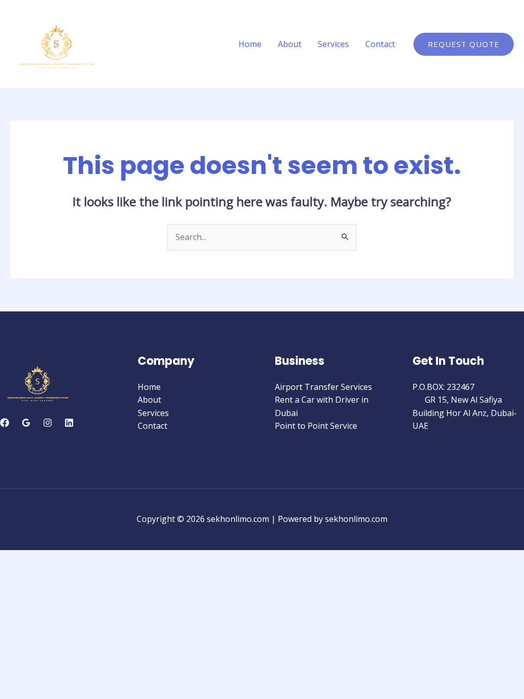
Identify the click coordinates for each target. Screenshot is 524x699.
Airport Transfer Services (323, 386)
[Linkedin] (69, 422)
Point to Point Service (316, 425)
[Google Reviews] (26, 422)
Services (333, 44)
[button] (463, 44)
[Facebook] (4, 422)
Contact (380, 44)
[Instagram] (47, 422)
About (289, 44)
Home (249, 44)
